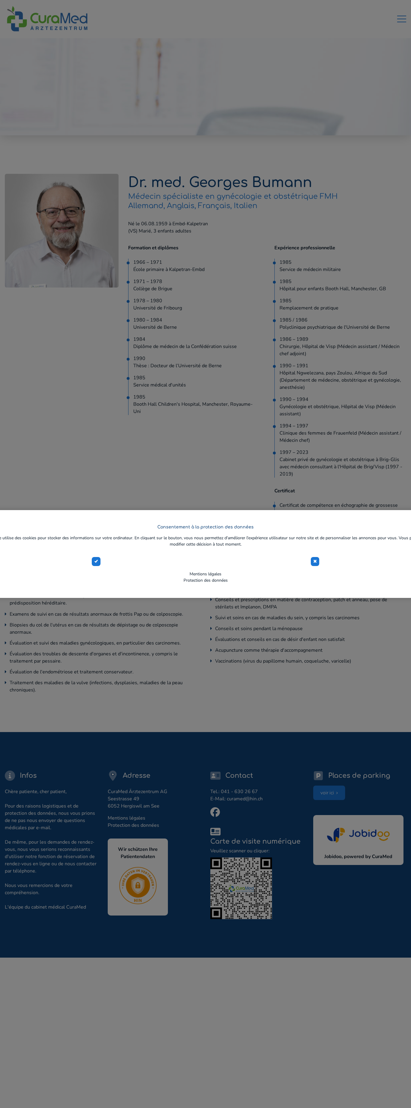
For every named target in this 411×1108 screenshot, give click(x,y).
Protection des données (206, 580)
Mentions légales (205, 574)
